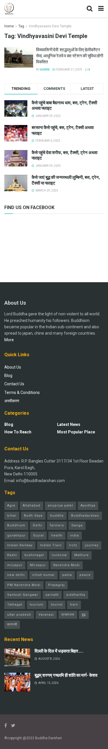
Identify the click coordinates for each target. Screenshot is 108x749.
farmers (57, 525)
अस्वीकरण (11, 401)
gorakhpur (16, 535)
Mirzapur (38, 565)
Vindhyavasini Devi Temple (50, 26)
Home (9, 26)
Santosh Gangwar (22, 595)
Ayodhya (88, 505)
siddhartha (75, 595)
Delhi (37, 525)
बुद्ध (84, 615)
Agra (11, 505)
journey (91, 545)
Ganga (77, 525)
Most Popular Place (76, 432)
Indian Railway (20, 545)
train (74, 604)
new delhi (16, 575)
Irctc (73, 545)
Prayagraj (56, 585)
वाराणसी (12, 624)
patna (67, 575)
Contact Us (14, 384)
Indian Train (51, 545)
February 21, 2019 (68, 69)
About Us (12, 367)
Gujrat (38, 535)
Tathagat (14, 604)
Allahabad (31, 505)
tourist (56, 604)
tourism (36, 604)
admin (45, 69)
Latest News (68, 424)
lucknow (59, 555)
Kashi (12, 555)
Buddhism (16, 525)
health (56, 535)
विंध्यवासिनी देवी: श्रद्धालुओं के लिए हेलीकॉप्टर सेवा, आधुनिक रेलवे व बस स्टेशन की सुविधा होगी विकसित (69, 56)
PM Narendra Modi (24, 585)
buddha (57, 515)
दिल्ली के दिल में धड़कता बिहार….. (59, 651)
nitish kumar (43, 575)
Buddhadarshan (85, 515)
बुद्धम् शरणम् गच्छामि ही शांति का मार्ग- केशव (66, 675)
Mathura (81, 555)
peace (85, 575)
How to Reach (17, 432)
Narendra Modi (66, 565)
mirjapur (14, 565)
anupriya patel (60, 505)
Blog (8, 375)
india (74, 535)
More (9, 339)
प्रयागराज (67, 615)
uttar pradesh (19, 615)
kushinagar (34, 555)
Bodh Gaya (33, 515)
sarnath (52, 595)
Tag (21, 26)
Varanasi (46, 615)
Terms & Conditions (22, 392)
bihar (11, 515)
